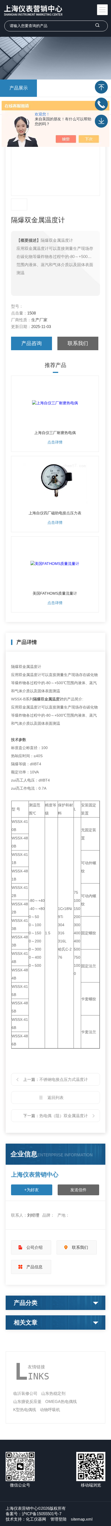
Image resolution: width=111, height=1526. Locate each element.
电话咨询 (101, 104)
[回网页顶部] (101, 87)
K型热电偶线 (24, 1409)
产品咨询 (31, 343)
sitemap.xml (81, 1519)
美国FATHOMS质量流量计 (55, 593)
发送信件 (78, 1189)
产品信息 (34, 1267)
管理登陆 (58, 1519)
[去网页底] (101, 121)
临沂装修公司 (25, 1393)
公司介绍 (34, 1247)
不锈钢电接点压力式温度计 (63, 1079)
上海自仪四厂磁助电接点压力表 (55, 513)
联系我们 (78, 343)
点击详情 (55, 442)
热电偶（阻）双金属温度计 (63, 1115)
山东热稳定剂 (53, 1393)
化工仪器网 (36, 1519)
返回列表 (55, 1097)
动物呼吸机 (50, 1409)
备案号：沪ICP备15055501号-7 (33, 1513)
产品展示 (18, 88)
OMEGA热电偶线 (61, 1401)
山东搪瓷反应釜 (27, 1401)
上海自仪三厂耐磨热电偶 (55, 433)
